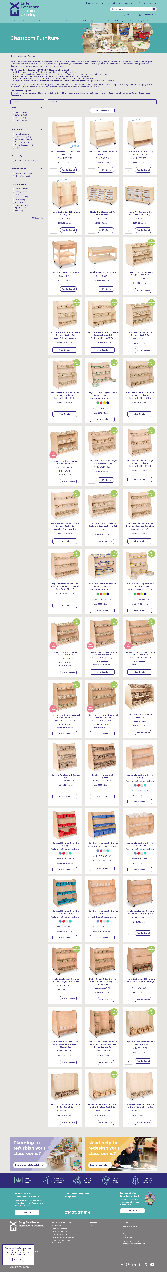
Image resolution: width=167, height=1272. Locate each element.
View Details (64, 350)
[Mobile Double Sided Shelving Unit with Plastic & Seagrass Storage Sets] (102, 961)
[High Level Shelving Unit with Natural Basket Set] (140, 633)
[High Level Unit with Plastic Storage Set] (102, 825)
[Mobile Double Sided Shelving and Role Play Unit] (65, 194)
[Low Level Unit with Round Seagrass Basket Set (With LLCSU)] (140, 314)
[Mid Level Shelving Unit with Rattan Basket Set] (65, 757)
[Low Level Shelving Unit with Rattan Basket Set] (140, 696)
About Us (93, 1226)
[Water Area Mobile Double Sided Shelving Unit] (65, 133)
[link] (122, 1264)
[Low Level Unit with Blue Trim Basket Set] (102, 565)
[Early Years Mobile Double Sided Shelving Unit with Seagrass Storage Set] (65, 961)
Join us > (27, 1213)
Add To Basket (68, 170)
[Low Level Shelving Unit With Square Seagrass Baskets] (140, 254)
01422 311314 (78, 1212)
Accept (19, 1259)
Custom (54, 102)
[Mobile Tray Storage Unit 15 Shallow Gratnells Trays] (102, 194)
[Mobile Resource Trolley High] (65, 254)
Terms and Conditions (59, 1229)
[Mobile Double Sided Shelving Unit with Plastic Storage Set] (140, 893)
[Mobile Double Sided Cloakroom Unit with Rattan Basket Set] (140, 1086)
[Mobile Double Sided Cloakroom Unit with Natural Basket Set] (102, 1086)
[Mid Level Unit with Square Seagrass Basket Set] (65, 314)
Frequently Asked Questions (62, 1240)
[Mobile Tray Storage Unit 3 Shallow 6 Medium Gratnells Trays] (140, 194)
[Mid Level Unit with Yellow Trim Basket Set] (140, 565)
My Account (56, 1226)
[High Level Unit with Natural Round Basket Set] (102, 696)
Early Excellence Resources (57, 84)
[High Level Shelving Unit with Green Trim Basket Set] (102, 374)
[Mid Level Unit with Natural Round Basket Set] (65, 696)
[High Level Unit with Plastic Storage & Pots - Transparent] (102, 893)
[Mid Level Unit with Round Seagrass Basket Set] (65, 374)
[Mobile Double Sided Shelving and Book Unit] (102, 133)
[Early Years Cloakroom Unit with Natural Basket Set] (140, 1023)
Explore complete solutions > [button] (30, 1165)
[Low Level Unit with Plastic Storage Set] (140, 757)
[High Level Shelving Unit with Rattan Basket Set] (102, 757)
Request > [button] (132, 1211)
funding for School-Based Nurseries (55, 93)
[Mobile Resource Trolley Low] (102, 254)
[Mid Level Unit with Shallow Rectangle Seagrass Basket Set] (140, 505)
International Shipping (60, 1234)
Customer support (148, 3)
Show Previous (102, 110)
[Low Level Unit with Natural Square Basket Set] (65, 633)
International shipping (124, 3)
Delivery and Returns (59, 1231)
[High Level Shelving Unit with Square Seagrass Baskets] (102, 314)
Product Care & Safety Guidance (63, 1237)
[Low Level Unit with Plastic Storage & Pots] (140, 825)
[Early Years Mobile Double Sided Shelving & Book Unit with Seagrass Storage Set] (140, 961)
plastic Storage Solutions (126, 84)
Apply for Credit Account (98, 3)
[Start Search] (154, 9)
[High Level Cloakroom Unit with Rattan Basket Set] (65, 1086)
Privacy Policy (57, 1243)
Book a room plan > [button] (100, 1165)
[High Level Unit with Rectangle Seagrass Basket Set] (65, 505)
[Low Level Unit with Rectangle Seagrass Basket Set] (102, 442)
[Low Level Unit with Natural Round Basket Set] (65, 442)
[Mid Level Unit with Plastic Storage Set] (65, 825)
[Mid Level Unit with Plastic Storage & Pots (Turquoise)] (65, 893)
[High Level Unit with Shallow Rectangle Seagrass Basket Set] (65, 565)
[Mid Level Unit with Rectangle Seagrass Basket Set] (140, 442)
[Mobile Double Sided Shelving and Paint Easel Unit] (140, 133)
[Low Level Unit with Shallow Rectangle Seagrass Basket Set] (102, 505)
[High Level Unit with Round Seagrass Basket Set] (140, 374)
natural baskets (106, 84)
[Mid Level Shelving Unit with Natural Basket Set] (102, 633)
